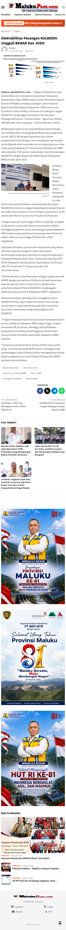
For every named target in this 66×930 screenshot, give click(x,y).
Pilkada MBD (31, 378)
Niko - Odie (36, 373)
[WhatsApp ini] (61, 391)
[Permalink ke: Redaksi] (4, 49)
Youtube (19, 911)
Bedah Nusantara (11, 367)
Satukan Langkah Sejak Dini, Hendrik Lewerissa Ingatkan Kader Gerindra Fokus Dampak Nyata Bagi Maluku (16, 483)
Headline (5, 855)
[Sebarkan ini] (40, 391)
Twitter (50, 907)
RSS (50, 911)
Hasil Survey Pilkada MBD (15, 373)
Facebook (19, 907)
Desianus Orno (30, 367)
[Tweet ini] (47, 391)
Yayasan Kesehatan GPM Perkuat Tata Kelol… (26, 858)
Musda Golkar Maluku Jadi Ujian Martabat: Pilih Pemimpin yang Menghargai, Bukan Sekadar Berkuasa (16, 450)
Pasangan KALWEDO (12, 378)
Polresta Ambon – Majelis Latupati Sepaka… (36, 868)
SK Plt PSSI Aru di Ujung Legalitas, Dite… (34, 880)
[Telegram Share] (54, 391)
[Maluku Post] (33, 6)
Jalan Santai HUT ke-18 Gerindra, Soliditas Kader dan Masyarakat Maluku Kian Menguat (50, 450)
